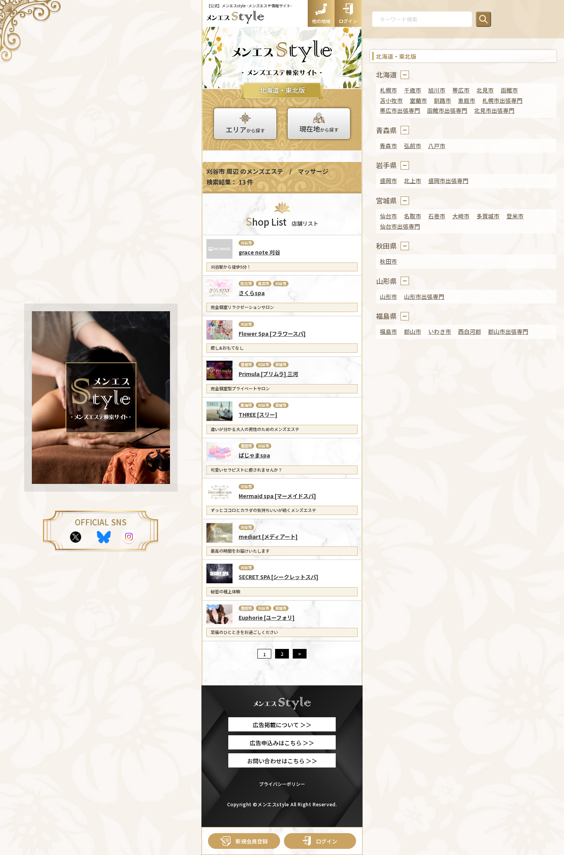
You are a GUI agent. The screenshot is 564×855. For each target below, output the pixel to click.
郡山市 (412, 331)
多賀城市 (488, 216)
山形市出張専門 (424, 296)
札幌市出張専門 (502, 100)
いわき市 (439, 331)
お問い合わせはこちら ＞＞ (282, 761)
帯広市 (461, 90)
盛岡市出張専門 (448, 181)
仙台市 (388, 216)
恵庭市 (466, 100)
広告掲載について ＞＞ (282, 725)
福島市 (388, 331)
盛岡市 (388, 181)
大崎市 (461, 216)
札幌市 (388, 90)
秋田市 (388, 261)
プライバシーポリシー (282, 784)
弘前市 (412, 146)
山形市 (388, 296)
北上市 (412, 181)
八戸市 (436, 146)
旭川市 (436, 90)
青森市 (388, 146)
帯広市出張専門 (400, 110)
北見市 (485, 90)
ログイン (326, 841)
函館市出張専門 (447, 110)
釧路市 (442, 100)
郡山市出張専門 (508, 331)
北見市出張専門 (494, 110)
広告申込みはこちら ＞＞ (282, 743)
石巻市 (436, 216)
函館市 (509, 90)
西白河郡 (469, 331)
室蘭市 (418, 100)
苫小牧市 (391, 100)
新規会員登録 (252, 841)
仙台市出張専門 (400, 226)
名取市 (412, 216)
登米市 (515, 216)
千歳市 (412, 90)
